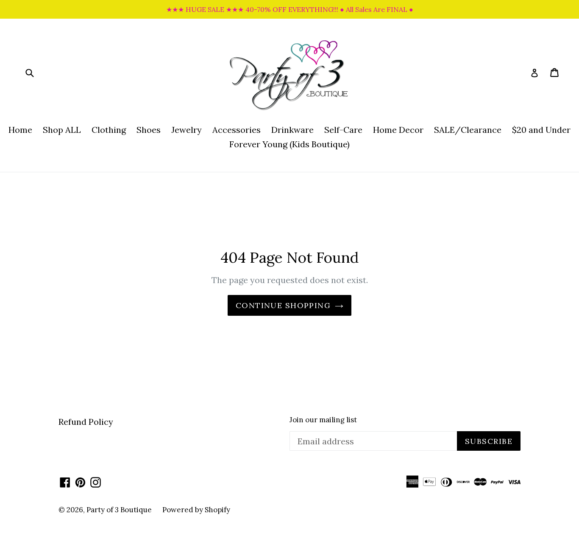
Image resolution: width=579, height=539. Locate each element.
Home (20, 129)
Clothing (109, 129)
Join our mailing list (323, 419)
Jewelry (186, 129)
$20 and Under (541, 129)
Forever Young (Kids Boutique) (289, 144)
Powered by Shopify (196, 509)
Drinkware (292, 129)
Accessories (236, 129)
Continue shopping (283, 305)
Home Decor (398, 129)
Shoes (148, 129)
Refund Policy (85, 421)
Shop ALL (62, 129)
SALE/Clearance (467, 129)
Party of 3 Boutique (119, 509)
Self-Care (343, 129)
